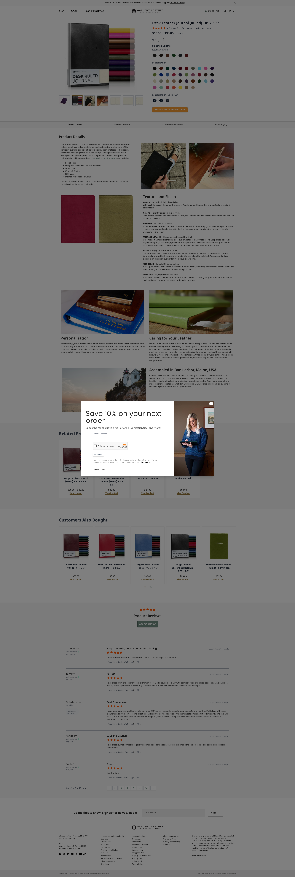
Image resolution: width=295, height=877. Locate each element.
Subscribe (98, 454)
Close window (99, 469)
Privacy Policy (145, 462)
